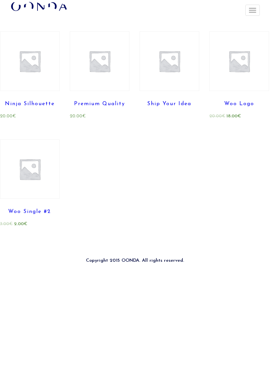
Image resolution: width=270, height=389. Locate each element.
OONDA (130, 260)
